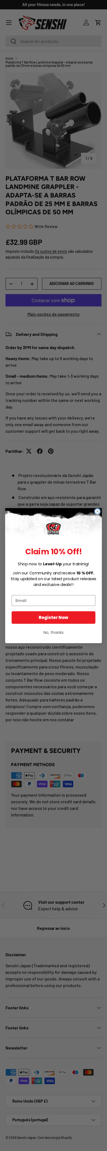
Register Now (54, 617)
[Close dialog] (97, 511)
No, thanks (53, 632)
